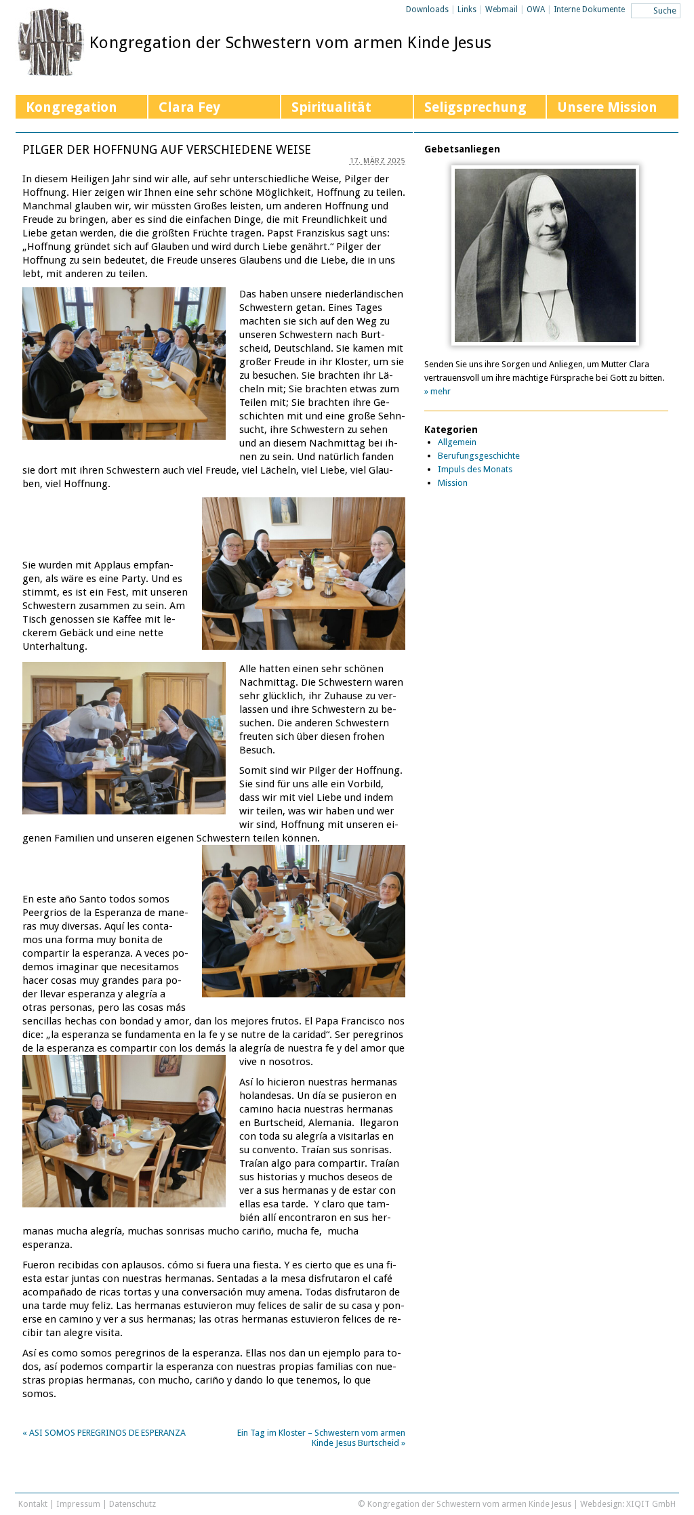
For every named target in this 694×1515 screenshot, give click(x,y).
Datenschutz (132, 1504)
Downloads (427, 9)
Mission (453, 483)
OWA (536, 9)
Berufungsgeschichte (479, 456)
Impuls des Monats (475, 469)
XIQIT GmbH (651, 1504)
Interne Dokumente (589, 9)
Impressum (78, 1504)
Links (466, 9)
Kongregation (71, 107)
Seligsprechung (475, 107)
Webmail (501, 9)
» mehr (437, 391)
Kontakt (32, 1504)
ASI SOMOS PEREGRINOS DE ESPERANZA (104, 1433)
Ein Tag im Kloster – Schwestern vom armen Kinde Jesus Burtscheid (321, 1438)
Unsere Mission (607, 107)
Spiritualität (331, 107)
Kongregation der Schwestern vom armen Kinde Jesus (290, 42)
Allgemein (457, 442)
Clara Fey (189, 107)
